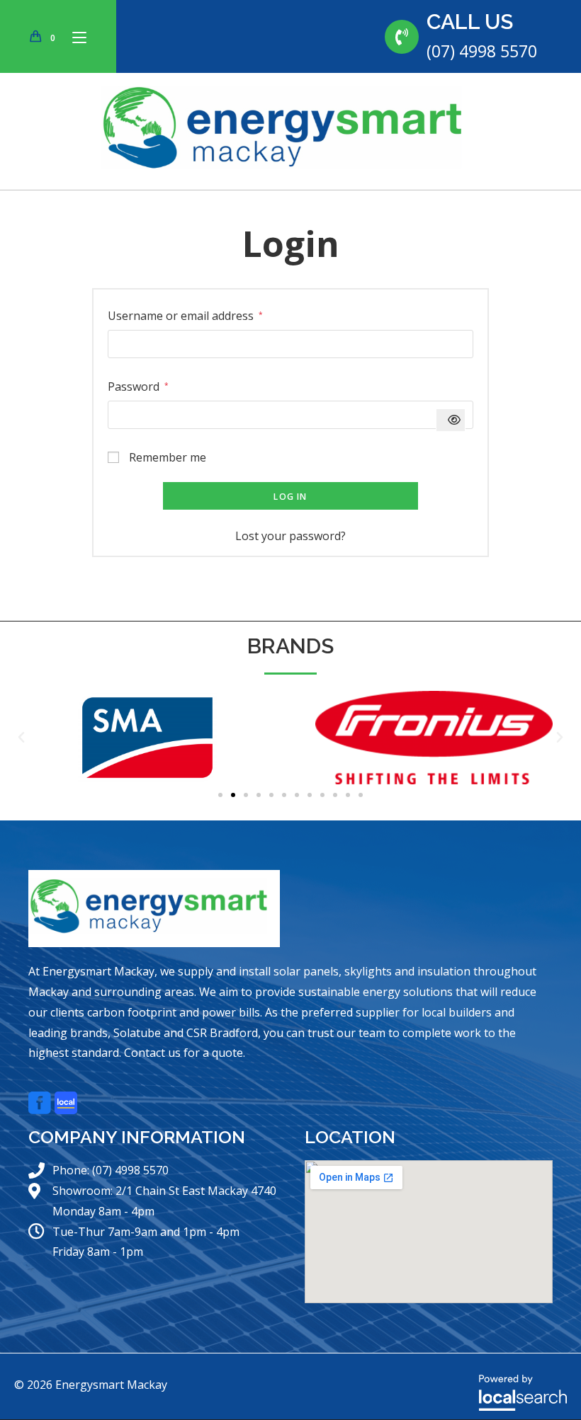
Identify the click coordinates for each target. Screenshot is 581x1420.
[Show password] (451, 420)
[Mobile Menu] (74, 37)
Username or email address (185, 314)
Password (138, 385)
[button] (21, 738)
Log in (290, 497)
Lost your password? (290, 536)
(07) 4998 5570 (482, 51)
